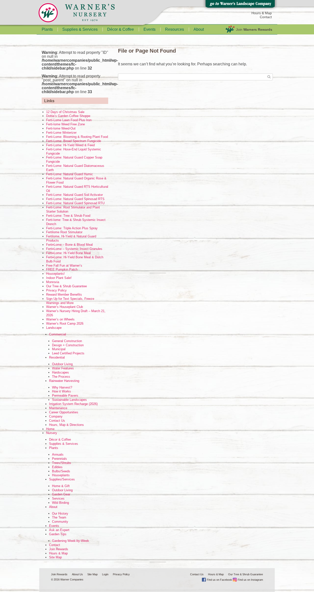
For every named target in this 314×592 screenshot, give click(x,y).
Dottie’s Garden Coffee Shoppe (68, 116)
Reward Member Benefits (64, 294)
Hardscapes (60, 372)
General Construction (67, 341)
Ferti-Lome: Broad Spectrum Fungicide (73, 141)
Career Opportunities (63, 412)
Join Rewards (58, 549)
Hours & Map (261, 13)
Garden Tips (57, 534)
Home (50, 429)
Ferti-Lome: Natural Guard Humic (69, 174)
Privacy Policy (56, 290)
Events (150, 29)
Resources (174, 29)
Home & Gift (61, 486)
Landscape (54, 328)
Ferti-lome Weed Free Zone (65, 124)
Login (105, 574)
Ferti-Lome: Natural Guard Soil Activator (74, 195)
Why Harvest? (62, 387)
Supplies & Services (80, 29)
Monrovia (52, 282)
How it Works (61, 391)
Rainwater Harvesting (64, 381)
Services (58, 498)
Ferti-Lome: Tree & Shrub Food (68, 215)
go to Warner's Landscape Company (240, 5)
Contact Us (57, 420)
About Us (77, 574)
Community (60, 521)
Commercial (57, 334)
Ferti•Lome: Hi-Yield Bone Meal (68, 253)
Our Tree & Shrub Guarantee (66, 286)
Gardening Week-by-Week (70, 541)
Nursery (51, 433)
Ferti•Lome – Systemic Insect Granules (74, 249)
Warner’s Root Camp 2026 (64, 323)
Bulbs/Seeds (61, 471)
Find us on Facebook (219, 579)
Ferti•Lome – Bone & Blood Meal (69, 244)
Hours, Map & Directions (66, 425)
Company (56, 416)
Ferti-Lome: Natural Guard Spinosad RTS (75, 199)
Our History (60, 513)
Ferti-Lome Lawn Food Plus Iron (69, 120)
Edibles (57, 467)
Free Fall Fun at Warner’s (64, 265)
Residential (57, 357)
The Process (61, 376)
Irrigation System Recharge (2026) (73, 404)
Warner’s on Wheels (60, 319)
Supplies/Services (62, 479)
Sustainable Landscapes (69, 400)
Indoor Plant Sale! (59, 278)
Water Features (63, 368)
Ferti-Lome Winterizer (61, 132)
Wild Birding (60, 503)
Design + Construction (68, 345)
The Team (59, 517)
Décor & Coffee (120, 29)
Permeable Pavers (65, 395)
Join (254, 29)
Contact (266, 17)
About (199, 29)
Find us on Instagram (250, 579)
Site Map (55, 557)
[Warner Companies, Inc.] (85, 13)
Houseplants (61, 475)
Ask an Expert (59, 530)
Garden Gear (61, 494)
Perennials (59, 459)
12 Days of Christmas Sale (65, 112)
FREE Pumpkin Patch (62, 269)
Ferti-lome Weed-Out (61, 128)
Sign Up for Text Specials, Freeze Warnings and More (70, 301)
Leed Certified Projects (68, 353)
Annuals (58, 454)
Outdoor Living (62, 364)
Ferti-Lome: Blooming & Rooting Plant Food (77, 137)
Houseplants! (55, 273)
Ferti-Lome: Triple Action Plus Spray (72, 228)
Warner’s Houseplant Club (64, 307)
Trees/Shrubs (61, 463)
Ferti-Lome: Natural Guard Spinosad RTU (75, 203)
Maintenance (58, 408)
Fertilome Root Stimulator (64, 232)
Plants (47, 29)
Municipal (58, 349)
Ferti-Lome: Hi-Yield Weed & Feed (70, 145)
